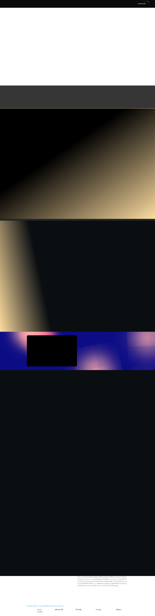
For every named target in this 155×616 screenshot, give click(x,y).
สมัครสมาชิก (59, 609)
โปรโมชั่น (78, 609)
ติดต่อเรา (119, 609)
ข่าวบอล (98, 609)
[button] (29, 276)
